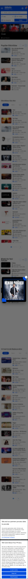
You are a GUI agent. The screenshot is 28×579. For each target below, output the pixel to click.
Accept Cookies (14, 570)
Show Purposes (14, 577)
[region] (14, 549)
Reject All (14, 573)
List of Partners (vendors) (8, 537)
